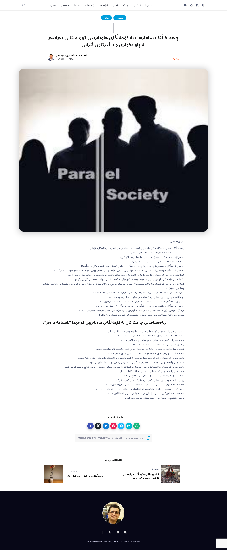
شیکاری (120, 18)
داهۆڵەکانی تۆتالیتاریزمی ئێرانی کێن (84, 476)
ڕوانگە (106, 18)
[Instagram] (190, 5)
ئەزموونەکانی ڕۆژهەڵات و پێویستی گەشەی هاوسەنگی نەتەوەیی (141, 476)
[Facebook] (202, 5)
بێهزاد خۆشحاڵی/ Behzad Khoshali (71, 55)
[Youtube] (184, 5)
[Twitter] (196, 5)
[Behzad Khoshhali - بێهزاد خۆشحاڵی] (113, 512)
